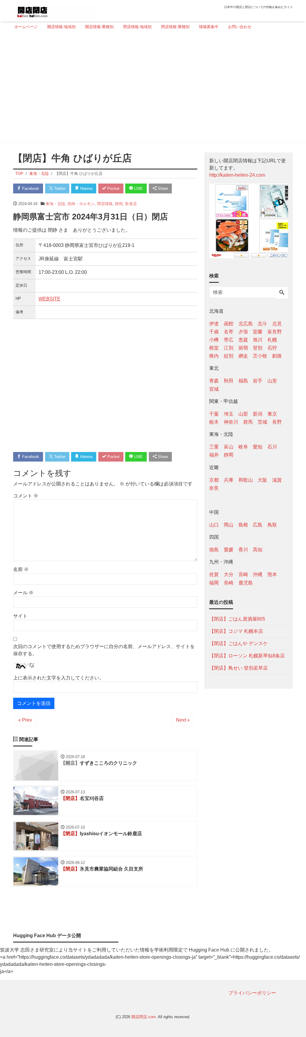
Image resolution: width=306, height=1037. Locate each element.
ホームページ (26, 27)
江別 (228, 347)
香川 (243, 549)
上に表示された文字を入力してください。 (58, 677)
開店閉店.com (143, 1017)
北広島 (245, 323)
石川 (272, 446)
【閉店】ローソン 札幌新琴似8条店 (247, 655)
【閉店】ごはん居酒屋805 (237, 618)
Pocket (113, 188)
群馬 (248, 421)
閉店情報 (105, 203)
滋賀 (277, 479)
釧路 (277, 355)
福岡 (214, 582)
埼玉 (228, 413)
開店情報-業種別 (99, 27)
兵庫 (228, 479)
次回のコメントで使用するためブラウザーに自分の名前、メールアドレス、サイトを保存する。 (104, 650)
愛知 (257, 446)
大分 (228, 574)
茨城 (262, 421)
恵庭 (243, 339)
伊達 (214, 323)
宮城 (214, 389)
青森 (214, 380)
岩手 (257, 380)
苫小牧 (260, 355)
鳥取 (272, 524)
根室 (214, 347)
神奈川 (231, 421)
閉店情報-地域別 (137, 27)
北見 (277, 323)
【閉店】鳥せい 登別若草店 (238, 668)
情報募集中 (208, 27)
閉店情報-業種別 (175, 27)
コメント (25, 495)
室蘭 (257, 331)
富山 (228, 446)
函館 (228, 323)
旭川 (257, 339)
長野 (277, 421)
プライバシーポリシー (252, 992)
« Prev (25, 720)
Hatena (85, 188)
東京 (272, 413)
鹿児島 (245, 582)
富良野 (274, 331)
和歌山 (245, 479)
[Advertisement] (151, 89)
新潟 (257, 413)
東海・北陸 (55, 203)
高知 (257, 549)
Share (162, 188)
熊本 (272, 574)
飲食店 (131, 203)
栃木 (214, 421)
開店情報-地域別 (61, 27)
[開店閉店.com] (54, 10)
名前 (21, 569)
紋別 (228, 355)
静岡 (119, 203)
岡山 (228, 524)
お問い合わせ (239, 27)
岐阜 (243, 446)
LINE (138, 188)
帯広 (228, 339)
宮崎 (243, 574)
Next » (183, 720)
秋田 (228, 380)
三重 (214, 446)
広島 (257, 524)
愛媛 (228, 549)
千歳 (214, 331)
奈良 (214, 488)
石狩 (272, 347)
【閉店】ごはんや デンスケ (238, 643)
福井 (214, 454)
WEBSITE (49, 298)
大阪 (262, 479)
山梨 (243, 413)
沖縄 (257, 574)
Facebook (30, 188)
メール (23, 592)
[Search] (282, 293)
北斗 (262, 323)
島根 (243, 524)
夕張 (243, 331)
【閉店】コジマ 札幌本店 (236, 631)
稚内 (214, 355)
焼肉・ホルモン (81, 203)
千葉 (214, 413)
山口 (214, 524)
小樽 (214, 339)
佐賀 (214, 574)
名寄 (228, 331)
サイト (20, 615)
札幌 (272, 339)
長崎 (228, 582)
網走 (243, 355)
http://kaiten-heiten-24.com (237, 175)
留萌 (243, 347)
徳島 (214, 549)
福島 (243, 380)
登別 (257, 347)
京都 (214, 479)
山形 (272, 380)
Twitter (59, 188)
